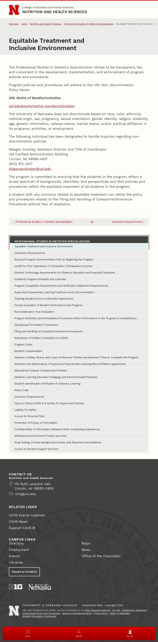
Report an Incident (24, 571)
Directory (16, 543)
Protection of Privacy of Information (35, 422)
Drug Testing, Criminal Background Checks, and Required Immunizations (57, 442)
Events (14, 556)
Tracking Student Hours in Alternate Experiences (43, 298)
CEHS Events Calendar (27, 515)
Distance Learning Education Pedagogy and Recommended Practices (55, 377)
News (86, 550)
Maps (86, 543)
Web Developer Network (97, 610)
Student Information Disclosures (39, 616)
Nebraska (13, 24)
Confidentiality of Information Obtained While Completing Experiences (57, 429)
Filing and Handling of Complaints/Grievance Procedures (48, 331)
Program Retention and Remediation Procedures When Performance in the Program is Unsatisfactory (75, 318)
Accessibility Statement (134, 610)
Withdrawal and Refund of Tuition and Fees (40, 435)
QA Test (116, 610)
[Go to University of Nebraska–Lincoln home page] (14, 10)
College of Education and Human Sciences (48, 7)
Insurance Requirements (29, 396)
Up (92, 221)
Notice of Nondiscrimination (77, 613)
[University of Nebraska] (40, 587)
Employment (19, 550)
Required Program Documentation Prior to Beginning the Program (53, 259)
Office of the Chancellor (101, 556)
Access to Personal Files (29, 416)
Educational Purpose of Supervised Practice (40, 370)
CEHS (24, 24)
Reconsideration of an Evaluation (34, 311)
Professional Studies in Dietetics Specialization (88, 24)
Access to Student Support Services (36, 449)
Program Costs (23, 344)
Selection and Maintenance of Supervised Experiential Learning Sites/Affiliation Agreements (70, 364)
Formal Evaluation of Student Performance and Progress (48, 305)
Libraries (16, 562)
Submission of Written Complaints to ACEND (41, 338)
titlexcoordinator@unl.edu (30, 169)
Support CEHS (20, 528)
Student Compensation (28, 351)
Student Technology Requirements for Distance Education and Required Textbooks (64, 272)
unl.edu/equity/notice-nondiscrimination (42, 106)
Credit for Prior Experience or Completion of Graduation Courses (53, 266)
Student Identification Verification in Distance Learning (47, 383)
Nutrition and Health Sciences (54, 12)
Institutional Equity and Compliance (41, 613)
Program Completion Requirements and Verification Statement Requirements (61, 285)
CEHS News (18, 521)
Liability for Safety (25, 409)
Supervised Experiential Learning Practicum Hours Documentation (54, 292)
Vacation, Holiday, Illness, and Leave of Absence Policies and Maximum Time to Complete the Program (76, 357)
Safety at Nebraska (119, 613)
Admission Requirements (128, 221)
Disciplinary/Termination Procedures (36, 324)
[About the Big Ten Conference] (15, 587)
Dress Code (21, 390)
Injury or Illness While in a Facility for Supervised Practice (49, 403)
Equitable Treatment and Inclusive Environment (43, 246)
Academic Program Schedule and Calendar (40, 279)
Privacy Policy (101, 613)
